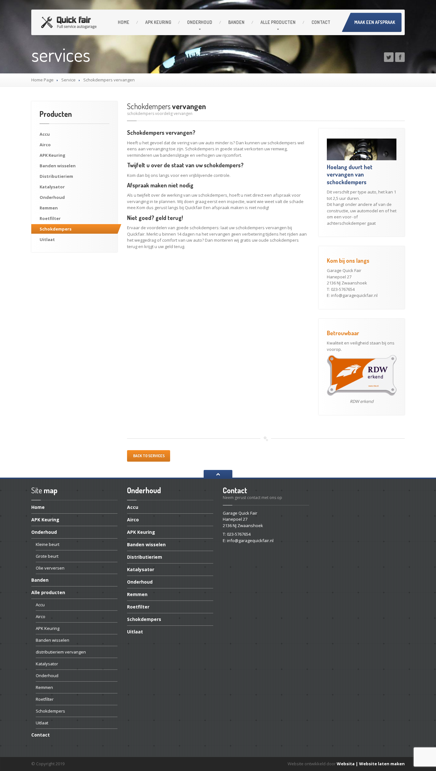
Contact (321, 22)
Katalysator (52, 187)
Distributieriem (56, 176)
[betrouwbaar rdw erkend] (361, 375)
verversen (50, 568)
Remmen (49, 208)
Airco (45, 144)
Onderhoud (199, 22)
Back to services (148, 455)
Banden (236, 22)
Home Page (42, 80)
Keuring (158, 22)
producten (278, 22)
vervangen (166, 106)
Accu (45, 134)
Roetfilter (50, 218)
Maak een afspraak (374, 22)
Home (123, 22)
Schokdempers (55, 229)
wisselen (58, 166)
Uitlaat (47, 239)
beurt (47, 544)
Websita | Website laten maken (371, 764)
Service (68, 80)
